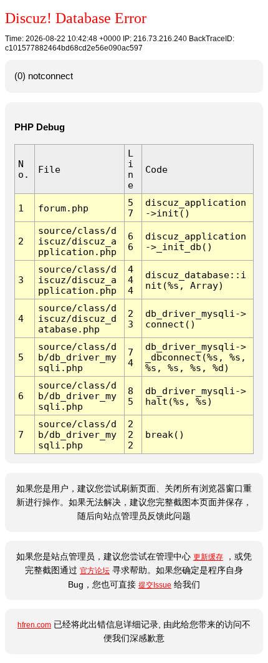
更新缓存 (208, 557)
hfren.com (34, 625)
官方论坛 (95, 570)
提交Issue (154, 585)
